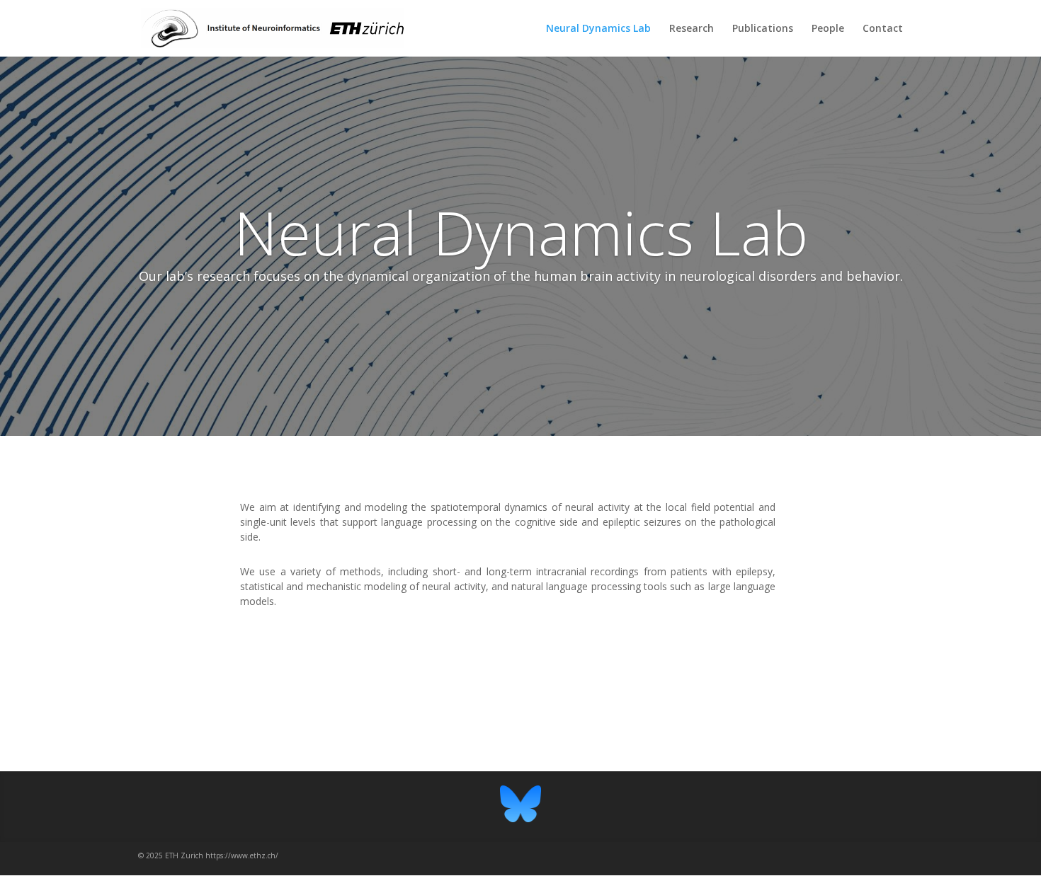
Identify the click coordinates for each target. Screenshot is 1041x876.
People (828, 29)
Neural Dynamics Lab (598, 29)
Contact (883, 29)
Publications (762, 29)
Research (691, 29)
